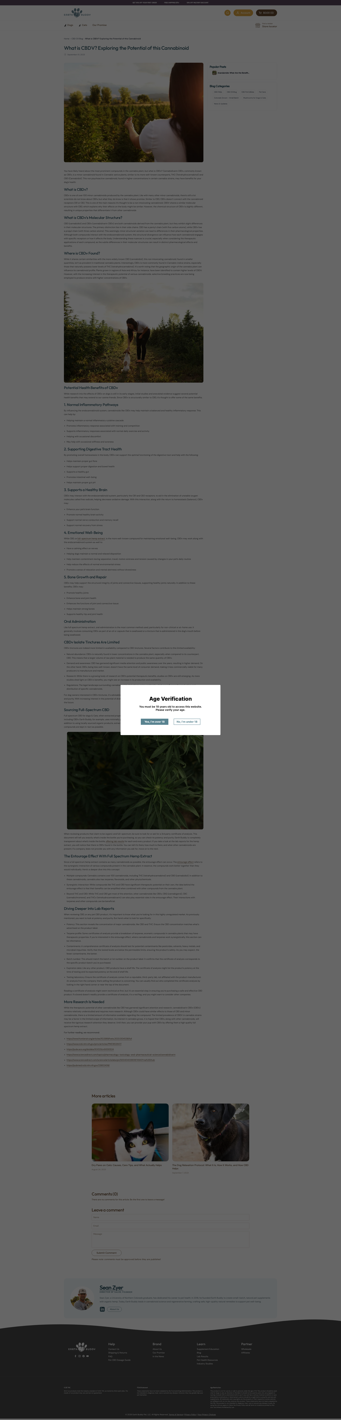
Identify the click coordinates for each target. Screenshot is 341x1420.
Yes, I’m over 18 (155, 721)
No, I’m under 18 (187, 721)
